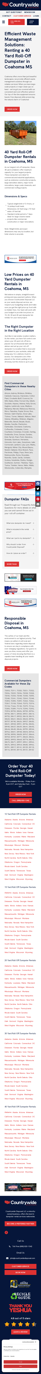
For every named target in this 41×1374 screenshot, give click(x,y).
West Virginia (10, 879)
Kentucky (8, 836)
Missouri (17, 845)
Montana (25, 845)
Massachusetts (11, 841)
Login (36, 16)
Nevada (16, 849)
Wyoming (29, 879)
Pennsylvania (26, 862)
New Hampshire (26, 849)
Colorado (17, 824)
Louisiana (16, 836)
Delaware (8, 828)
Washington (28, 875)
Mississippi (9, 845)
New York (30, 853)
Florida (16, 828)
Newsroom (29, 12)
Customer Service (22, 16)
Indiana (19, 832)
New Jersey (9, 853)
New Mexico (20, 853)
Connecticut (26, 824)
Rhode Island (10, 866)
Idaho (7, 832)
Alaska (15, 819)
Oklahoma (9, 862)
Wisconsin (20, 879)
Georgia (23, 828)
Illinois (12, 832)
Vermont (12, 875)
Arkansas (29, 819)
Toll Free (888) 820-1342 (22, 1246)
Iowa (24, 832)
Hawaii (30, 828)
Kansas (30, 832)
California (8, 824)
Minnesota (30, 841)
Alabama (8, 819)
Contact (6, 16)
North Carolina (10, 858)
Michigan (21, 841)
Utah (6, 875)
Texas (28, 870)
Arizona (22, 819)
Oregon (17, 862)
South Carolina (21, 866)
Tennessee (20, 870)
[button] (20, 523)
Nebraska (8, 849)
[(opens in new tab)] (20, 259)
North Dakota (22, 858)
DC (33, 824)
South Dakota (10, 870)
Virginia (20, 875)
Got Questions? (14, 12)
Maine (23, 836)
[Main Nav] (3, 22)
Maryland (31, 836)
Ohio (30, 858)
